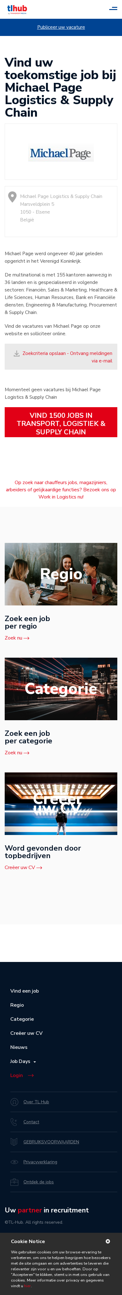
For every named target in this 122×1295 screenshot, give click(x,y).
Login (16, 1075)
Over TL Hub (36, 1102)
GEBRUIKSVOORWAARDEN (51, 1142)
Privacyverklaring (40, 1162)
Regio (17, 1005)
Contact (31, 1122)
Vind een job (24, 991)
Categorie (22, 1019)
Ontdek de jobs (38, 1182)
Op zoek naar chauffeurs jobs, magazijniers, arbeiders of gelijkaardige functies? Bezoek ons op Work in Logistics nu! (61, 489)
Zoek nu (13, 638)
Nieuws (19, 1047)
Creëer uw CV (20, 867)
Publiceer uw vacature (61, 27)
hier (27, 1286)
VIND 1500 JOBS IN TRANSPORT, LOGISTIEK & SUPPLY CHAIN (61, 424)
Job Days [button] (21, 1061)
